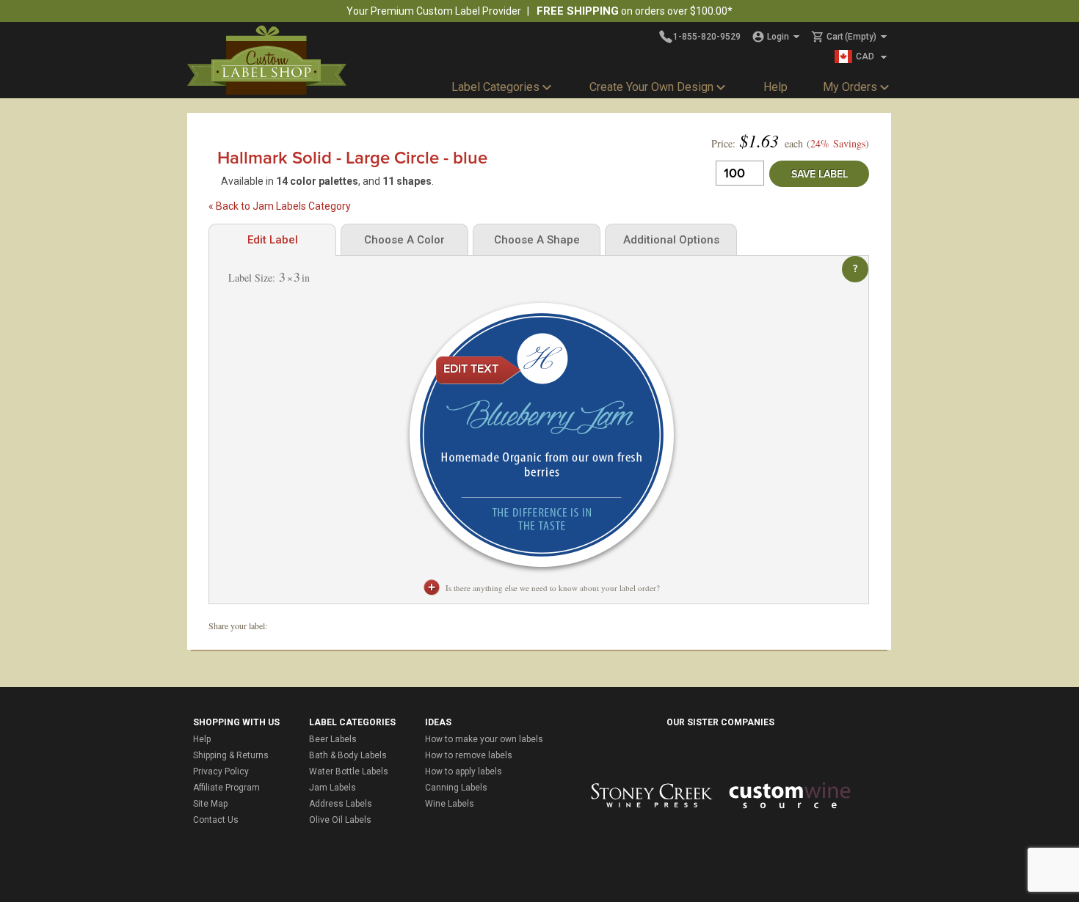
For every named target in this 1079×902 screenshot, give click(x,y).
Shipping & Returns (231, 755)
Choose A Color (404, 239)
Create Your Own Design (651, 87)
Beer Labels (333, 739)
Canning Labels (456, 787)
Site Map (210, 804)
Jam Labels (332, 787)
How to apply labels (463, 771)
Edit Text (470, 369)
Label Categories (495, 87)
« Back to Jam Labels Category (279, 206)
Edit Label (272, 239)
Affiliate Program (226, 787)
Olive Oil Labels (340, 820)
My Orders (850, 87)
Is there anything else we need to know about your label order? (553, 587)
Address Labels (340, 804)
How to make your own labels (484, 739)
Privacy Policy (221, 771)
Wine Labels (449, 804)
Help (775, 87)
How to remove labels (468, 755)
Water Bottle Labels (348, 771)
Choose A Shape (537, 239)
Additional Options (671, 239)
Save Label (819, 174)
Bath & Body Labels (348, 755)
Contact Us (216, 820)
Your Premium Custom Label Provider (433, 11)
